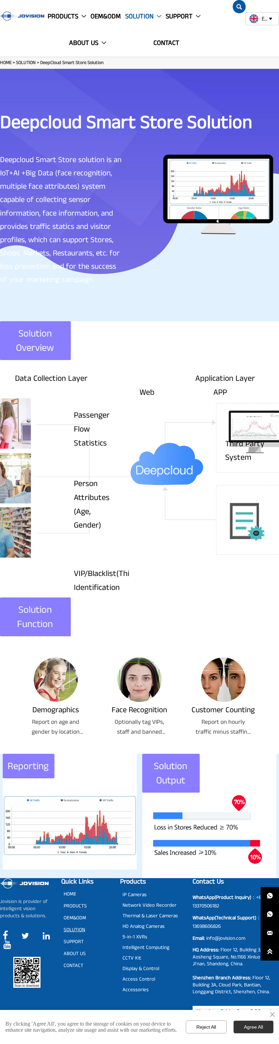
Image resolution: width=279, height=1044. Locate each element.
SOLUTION (26, 62)
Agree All (253, 1027)
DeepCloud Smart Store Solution (71, 62)
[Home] (22, 16)
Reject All (206, 1027)
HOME (6, 62)
